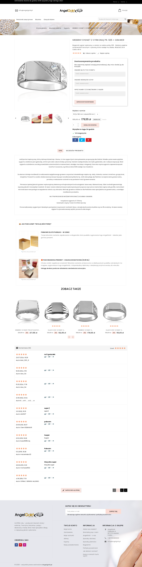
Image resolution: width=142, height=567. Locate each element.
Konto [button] (124, 2)
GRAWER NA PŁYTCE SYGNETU (84, 70)
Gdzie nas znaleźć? (90, 529)
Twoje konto (70, 525)
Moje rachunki (69, 535)
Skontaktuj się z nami (90, 532)
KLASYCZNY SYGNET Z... (56, 330)
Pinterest (88, 140)
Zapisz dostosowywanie (85, 102)
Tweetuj (82, 140)
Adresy (66, 539)
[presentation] (69, 337)
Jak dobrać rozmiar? (90, 551)
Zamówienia (68, 532)
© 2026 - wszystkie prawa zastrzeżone (33, 565)
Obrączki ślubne (49, 20)
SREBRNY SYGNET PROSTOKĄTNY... (27, 330)
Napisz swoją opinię (72, 490)
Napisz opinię (103, 53)
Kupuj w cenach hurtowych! (91, 555)
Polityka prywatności (90, 548)
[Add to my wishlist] (22, 325)
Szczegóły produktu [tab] (74, 151)
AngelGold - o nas (89, 535)
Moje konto (68, 529)
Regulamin (87, 545)
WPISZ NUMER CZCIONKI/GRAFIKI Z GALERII (88, 90)
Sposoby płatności (89, 542)
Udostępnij (75, 140)
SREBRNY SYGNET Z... (85, 330)
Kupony (66, 542)
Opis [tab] (60, 151)
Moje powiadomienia (71, 545)
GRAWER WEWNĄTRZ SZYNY (84, 80)
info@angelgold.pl (114, 541)
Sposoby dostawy (89, 539)
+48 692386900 (113, 538)
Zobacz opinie (89, 53)
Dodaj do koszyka (90, 125)
